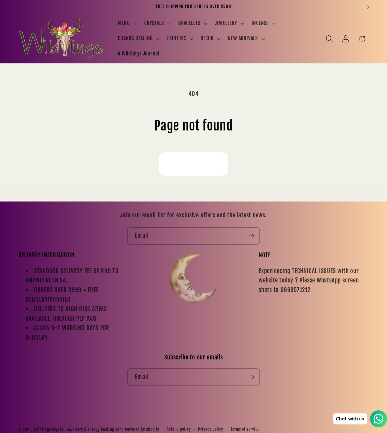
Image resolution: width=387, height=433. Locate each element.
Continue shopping (193, 163)
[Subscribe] (251, 236)
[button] (127, 23)
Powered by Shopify (142, 429)
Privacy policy (210, 429)
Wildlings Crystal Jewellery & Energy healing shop (79, 429)
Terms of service (245, 429)
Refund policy (179, 429)
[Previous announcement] (19, 7)
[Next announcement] (368, 7)
